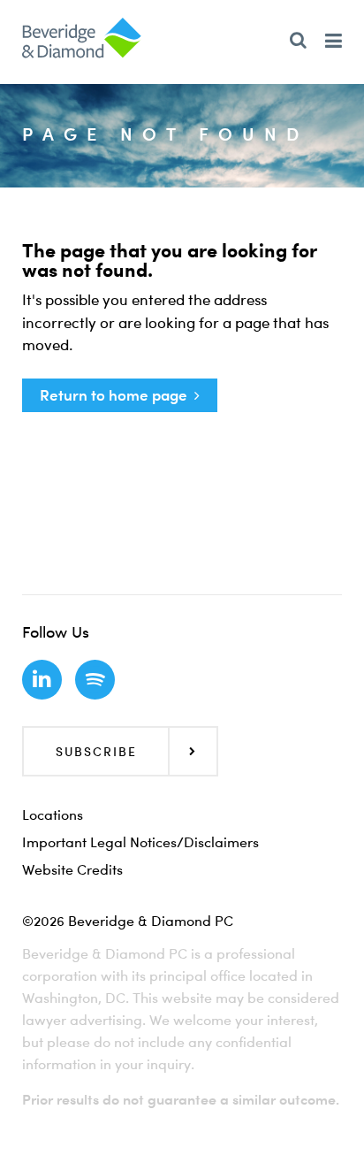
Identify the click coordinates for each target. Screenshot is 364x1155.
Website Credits (72, 869)
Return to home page (113, 395)
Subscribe (96, 751)
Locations (52, 814)
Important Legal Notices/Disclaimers (140, 842)
